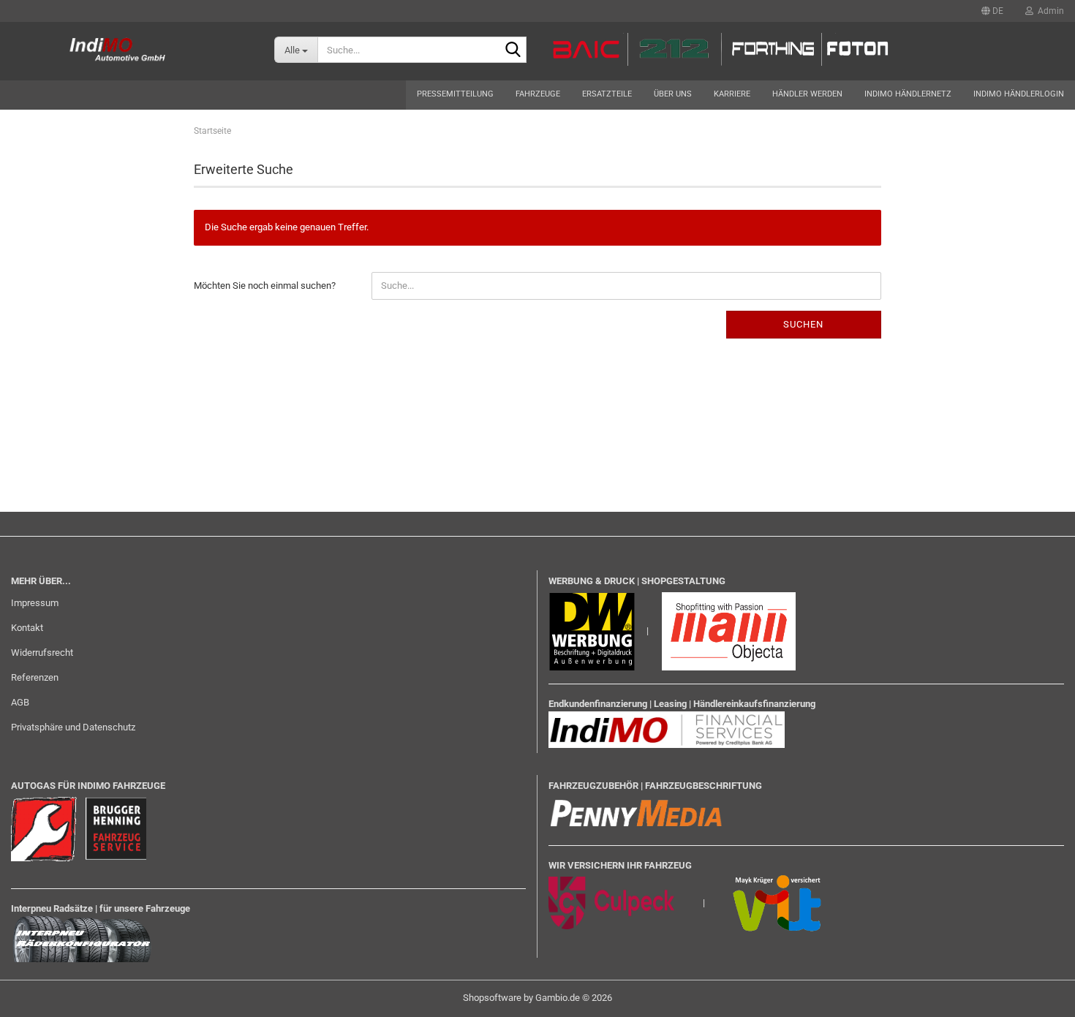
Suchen (803, 324)
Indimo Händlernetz (907, 94)
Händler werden (807, 94)
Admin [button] (1048, 11)
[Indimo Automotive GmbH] (126, 51)
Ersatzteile (607, 94)
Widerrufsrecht (42, 652)
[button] (992, 11)
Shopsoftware (492, 997)
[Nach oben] (1035, 995)
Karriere (732, 94)
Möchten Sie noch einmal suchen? (265, 285)
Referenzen (35, 677)
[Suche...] (513, 50)
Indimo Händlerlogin (1018, 94)
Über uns (673, 94)
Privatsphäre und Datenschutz (73, 727)
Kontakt (27, 627)
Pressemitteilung (455, 94)
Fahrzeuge (538, 94)
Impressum (35, 602)
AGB (20, 702)
